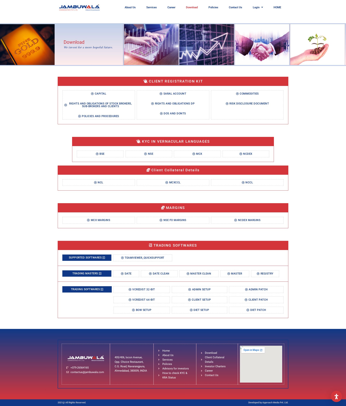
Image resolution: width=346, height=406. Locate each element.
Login (256, 7)
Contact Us (235, 7)
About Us (130, 7)
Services (151, 7)
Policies (213, 7)
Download (192, 7)
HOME (277, 7)
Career (171, 7)
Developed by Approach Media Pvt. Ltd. (268, 402)
